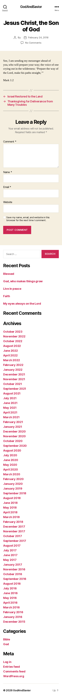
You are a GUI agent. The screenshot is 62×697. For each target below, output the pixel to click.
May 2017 (10, 559)
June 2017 (10, 555)
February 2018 (13, 521)
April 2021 (10, 412)
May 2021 (10, 407)
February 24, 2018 (38, 37)
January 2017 (12, 564)
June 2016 (10, 593)
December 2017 (14, 526)
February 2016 (13, 612)
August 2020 (12, 450)
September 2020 (15, 445)
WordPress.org (13, 676)
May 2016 (10, 598)
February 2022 (13, 365)
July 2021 (10, 398)
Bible (6, 639)
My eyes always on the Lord (22, 303)
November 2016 (14, 569)
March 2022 (11, 360)
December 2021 (14, 374)
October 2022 (12, 341)
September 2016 (14, 579)
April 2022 (10, 355)
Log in (7, 662)
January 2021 (12, 426)
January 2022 (12, 369)
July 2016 (10, 588)
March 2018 (11, 517)
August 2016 (12, 583)
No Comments (33, 42)
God (6, 644)
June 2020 (10, 460)
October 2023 (12, 331)
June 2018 (10, 502)
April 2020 (10, 469)
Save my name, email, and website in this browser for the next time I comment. (28, 219)
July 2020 (10, 455)
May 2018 (10, 507)
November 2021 (14, 379)
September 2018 (14, 493)
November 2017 (14, 531)
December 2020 (14, 431)
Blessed (8, 273)
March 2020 (11, 474)
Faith (6, 296)
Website (7, 202)
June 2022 (10, 350)
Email (7, 187)
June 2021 (10, 403)
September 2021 (14, 388)
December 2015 (14, 621)
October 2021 (12, 384)
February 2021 (13, 422)
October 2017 (12, 536)
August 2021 (12, 393)
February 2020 (13, 479)
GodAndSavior (31, 6)
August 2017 (12, 545)
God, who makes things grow (23, 281)
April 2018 (10, 512)
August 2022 (12, 346)
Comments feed (14, 671)
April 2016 (10, 602)
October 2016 (12, 574)
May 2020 (10, 464)
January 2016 (12, 617)
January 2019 (12, 488)
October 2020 (13, 441)
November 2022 (14, 336)
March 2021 (11, 417)
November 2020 (14, 436)
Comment (9, 141)
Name (7, 172)
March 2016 (11, 607)
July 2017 (10, 550)
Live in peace (12, 288)
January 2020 (13, 483)
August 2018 (12, 498)
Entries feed (11, 666)
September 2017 (14, 540)
